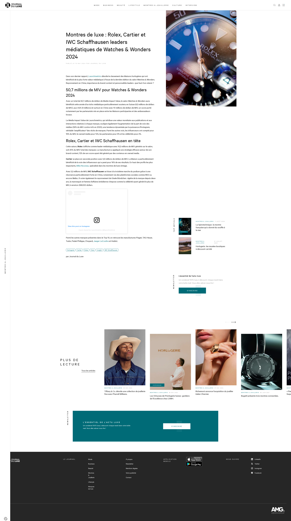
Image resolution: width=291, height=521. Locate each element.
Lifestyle (134, 5)
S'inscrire (192, 290)
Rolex (86, 250)
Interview (191, 5)
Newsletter (129, 464)
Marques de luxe (91, 487)
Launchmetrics (94, 76)
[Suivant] (233, 322)
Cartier (79, 250)
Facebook (258, 473)
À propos (129, 459)
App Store (194, 459)
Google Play (194, 464)
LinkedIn (258, 459)
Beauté (121, 5)
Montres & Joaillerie (156, 5)
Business (108, 5)
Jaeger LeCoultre (101, 241)
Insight (99, 250)
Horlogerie (70, 250)
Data (92, 250)
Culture (177, 5)
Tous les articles (88, 370)
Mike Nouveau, (82, 165)
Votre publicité (131, 473)
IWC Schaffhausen (111, 250)
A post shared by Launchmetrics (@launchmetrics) (97, 230)
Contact (128, 477)
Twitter (257, 464)
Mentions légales (132, 468)
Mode (97, 5)
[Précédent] (227, 322)
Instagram (258, 468)
